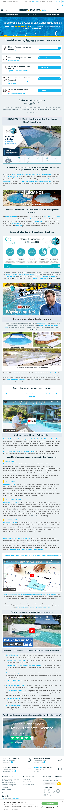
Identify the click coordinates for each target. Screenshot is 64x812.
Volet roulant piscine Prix (9, 782)
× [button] (62, 801)
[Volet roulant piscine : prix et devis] (32, 631)
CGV (3, 792)
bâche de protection (25, 710)
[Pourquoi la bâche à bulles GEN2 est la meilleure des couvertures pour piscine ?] (32, 299)
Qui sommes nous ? (7, 787)
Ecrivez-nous (15, 798)
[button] (22, 810)
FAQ (63, 1)
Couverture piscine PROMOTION (10, 779)
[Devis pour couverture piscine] (32, 416)
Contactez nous (6, 791)
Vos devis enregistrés (28, 784)
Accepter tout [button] (50, 803)
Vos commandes (27, 781)
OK (59, 783)
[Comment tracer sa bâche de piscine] (32, 575)
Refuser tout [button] (50, 808)
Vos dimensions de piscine (30, 782)
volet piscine (35, 379)
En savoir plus (33, 808)
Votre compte (26, 779)
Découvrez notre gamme (46, 612)
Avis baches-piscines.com (9, 784)
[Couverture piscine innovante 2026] (32, 145)
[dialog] (32, 806)
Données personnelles (8, 786)
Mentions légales (6, 789)
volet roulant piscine (35, 515)
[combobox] (49, 48)
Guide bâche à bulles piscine (9, 780)
